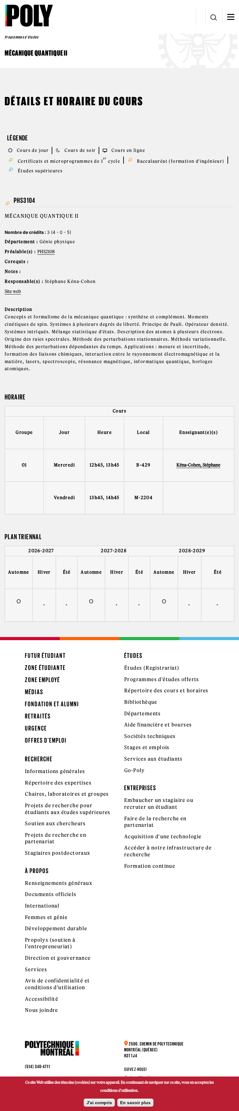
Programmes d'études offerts (161, 679)
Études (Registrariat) (151, 668)
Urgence (36, 728)
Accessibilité (41, 999)
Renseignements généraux (58, 883)
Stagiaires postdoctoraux (57, 853)
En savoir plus (135, 1102)
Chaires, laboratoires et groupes (67, 794)
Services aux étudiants (153, 759)
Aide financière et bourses (158, 725)
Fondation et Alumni (52, 704)
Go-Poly (134, 770)
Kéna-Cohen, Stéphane (198, 465)
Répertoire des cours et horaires (166, 690)
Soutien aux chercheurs (55, 823)
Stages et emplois (147, 747)
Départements (142, 713)
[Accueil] (29, 15)
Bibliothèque (140, 702)
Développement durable (56, 928)
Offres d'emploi (46, 740)
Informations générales (55, 771)
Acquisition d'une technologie (163, 836)
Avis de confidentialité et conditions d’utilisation (57, 983)
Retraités (38, 716)
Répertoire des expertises (58, 783)
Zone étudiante (45, 667)
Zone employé (42, 679)
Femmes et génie (46, 917)
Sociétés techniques (150, 736)
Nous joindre (41, 1010)
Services (36, 969)
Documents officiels (51, 894)
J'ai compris (99, 1102)
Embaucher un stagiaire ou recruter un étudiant (158, 803)
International (42, 906)
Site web (13, 291)
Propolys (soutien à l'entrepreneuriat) (50, 943)
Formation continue (149, 866)
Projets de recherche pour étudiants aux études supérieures (67, 808)
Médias (34, 691)
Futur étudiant (45, 655)
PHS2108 (46, 251)
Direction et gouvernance (58, 958)
